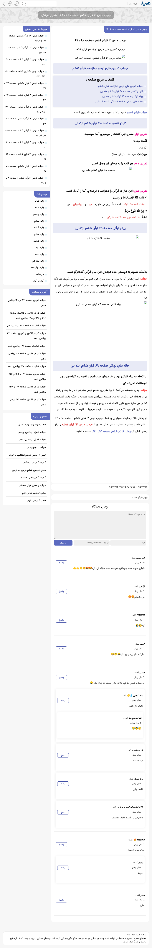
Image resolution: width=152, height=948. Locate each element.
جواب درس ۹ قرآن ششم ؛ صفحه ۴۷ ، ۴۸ (25, 85)
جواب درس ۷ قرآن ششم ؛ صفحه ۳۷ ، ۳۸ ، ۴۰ (25, 109)
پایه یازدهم (38, 261)
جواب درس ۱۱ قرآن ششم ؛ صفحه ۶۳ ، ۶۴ (26, 62)
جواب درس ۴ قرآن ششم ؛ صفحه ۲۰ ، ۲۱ (25, 145)
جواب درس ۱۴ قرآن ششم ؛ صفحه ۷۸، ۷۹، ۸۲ (27, 38)
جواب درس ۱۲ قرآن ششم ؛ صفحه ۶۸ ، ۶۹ (126, 29)
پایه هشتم (38, 241)
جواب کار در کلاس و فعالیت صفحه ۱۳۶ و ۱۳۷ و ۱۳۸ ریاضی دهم (28, 315)
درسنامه (40, 274)
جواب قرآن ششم (137, 112)
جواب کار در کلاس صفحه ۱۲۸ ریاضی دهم (27, 356)
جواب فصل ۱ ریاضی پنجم (32, 440)
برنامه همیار (140, 935)
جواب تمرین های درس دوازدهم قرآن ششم (120, 86)
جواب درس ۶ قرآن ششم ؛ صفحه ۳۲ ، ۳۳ (25, 121)
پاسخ (61, 562)
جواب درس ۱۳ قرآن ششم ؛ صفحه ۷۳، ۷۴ (27, 50)
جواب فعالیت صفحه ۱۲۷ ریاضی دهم (27, 366)
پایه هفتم (39, 234)
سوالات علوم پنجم (36, 447)
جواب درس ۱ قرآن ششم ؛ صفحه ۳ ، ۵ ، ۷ (26, 180)
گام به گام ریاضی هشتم (33, 478)
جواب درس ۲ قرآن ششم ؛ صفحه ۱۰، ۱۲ (26, 168)
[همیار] (146, 3)
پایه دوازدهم (37, 267)
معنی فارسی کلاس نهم (34, 493)
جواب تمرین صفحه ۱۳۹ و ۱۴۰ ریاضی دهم (27, 302)
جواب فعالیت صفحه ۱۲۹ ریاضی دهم (27, 346)
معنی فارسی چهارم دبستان (32, 424)
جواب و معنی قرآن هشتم (32, 485)
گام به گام (38, 281)
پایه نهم (40, 247)
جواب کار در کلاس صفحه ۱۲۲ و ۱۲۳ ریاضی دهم (27, 389)
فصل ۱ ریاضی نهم (36, 500)
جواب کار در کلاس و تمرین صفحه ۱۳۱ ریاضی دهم (26, 335)
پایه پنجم (39, 221)
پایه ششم (39, 227)
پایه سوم (39, 207)
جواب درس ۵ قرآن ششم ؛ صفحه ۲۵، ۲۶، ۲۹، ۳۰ (25, 133)
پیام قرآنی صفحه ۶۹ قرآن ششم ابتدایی (122, 96)
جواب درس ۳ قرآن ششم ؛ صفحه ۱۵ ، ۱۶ (25, 156)
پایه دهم (39, 254)
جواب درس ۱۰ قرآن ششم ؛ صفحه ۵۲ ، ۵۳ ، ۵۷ (25, 73)
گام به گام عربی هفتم (35, 462)
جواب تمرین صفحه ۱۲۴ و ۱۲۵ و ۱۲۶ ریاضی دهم (27, 376)
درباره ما (133, 4)
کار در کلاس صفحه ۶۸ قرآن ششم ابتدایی (121, 91)
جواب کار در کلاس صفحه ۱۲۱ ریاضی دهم (27, 402)
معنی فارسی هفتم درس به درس (29, 470)
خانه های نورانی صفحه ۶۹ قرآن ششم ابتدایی (119, 102)
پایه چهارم (38, 214)
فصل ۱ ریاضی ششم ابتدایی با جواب (27, 455)
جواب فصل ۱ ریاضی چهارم (32, 432)
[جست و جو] (38, 3)
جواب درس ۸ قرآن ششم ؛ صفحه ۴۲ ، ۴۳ (25, 97)
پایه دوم (39, 201)
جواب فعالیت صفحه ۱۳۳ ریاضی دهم (26, 326)
